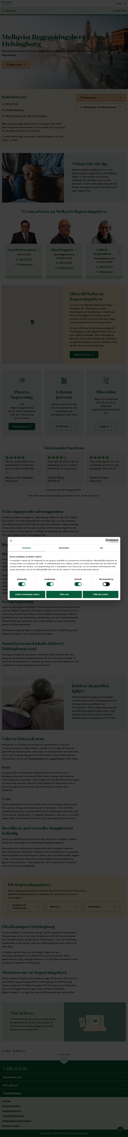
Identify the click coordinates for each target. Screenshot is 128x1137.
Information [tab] (64, 548)
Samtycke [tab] (26, 548)
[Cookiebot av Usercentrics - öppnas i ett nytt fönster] (107, 541)
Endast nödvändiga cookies (27, 594)
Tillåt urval (64, 594)
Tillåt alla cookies (100, 594)
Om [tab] (101, 548)
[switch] (50, 584)
